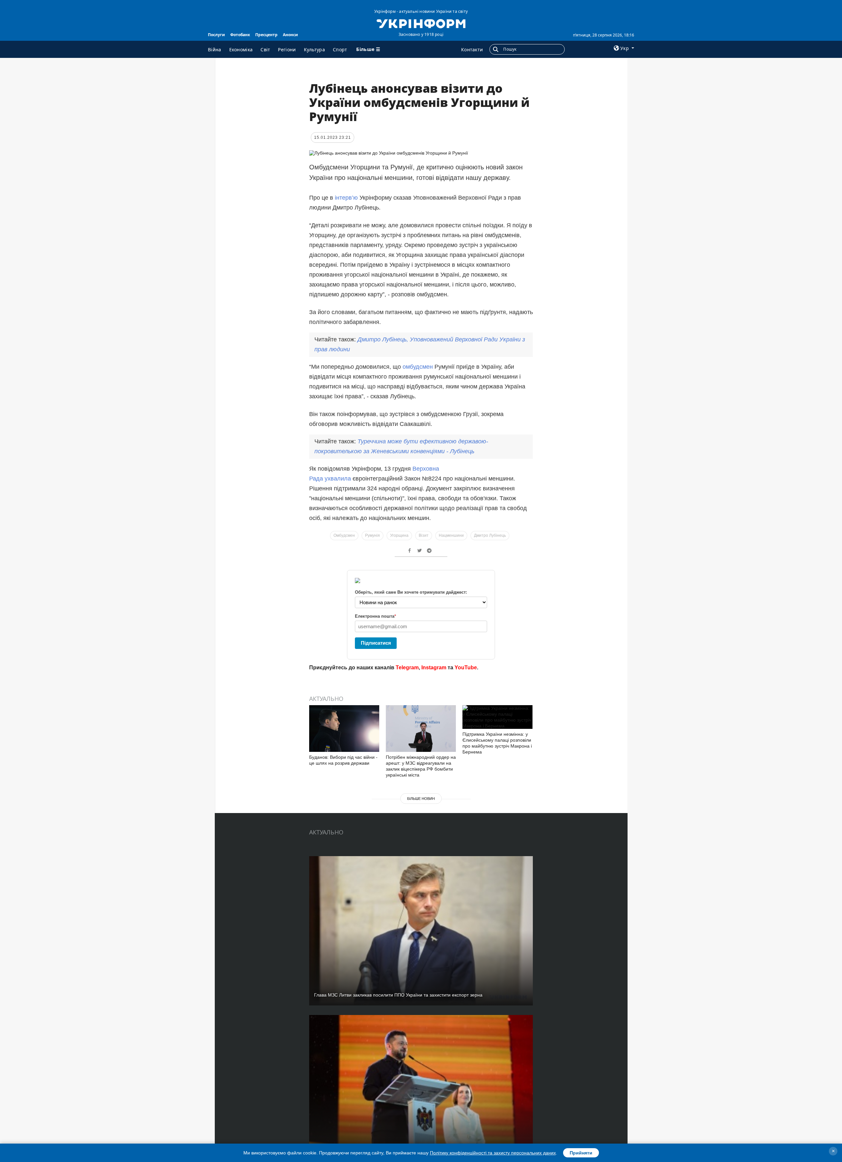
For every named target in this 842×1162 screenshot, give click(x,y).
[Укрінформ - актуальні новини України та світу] (421, 23)
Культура (314, 49)
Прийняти (581, 1152)
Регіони (287, 49)
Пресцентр (266, 34)
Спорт (340, 49)
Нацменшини (451, 535)
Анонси (290, 34)
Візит (424, 535)
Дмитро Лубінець (490, 535)
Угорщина (399, 535)
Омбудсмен (344, 535)
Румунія (372, 535)
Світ (265, 49)
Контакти (472, 49)
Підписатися (376, 643)
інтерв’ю (346, 197)
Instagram (433, 667)
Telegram (407, 667)
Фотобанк (240, 34)
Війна (214, 49)
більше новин (421, 799)
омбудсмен (418, 366)
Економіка (241, 49)
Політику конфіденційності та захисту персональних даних (493, 1152)
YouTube (466, 667)
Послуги (216, 34)
